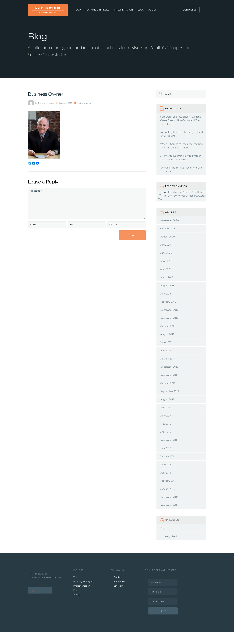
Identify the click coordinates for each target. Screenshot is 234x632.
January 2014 (167, 489)
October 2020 (168, 228)
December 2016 (169, 366)
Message (36, 190)
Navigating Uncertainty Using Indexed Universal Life (181, 134)
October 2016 (167, 383)
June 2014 (166, 464)
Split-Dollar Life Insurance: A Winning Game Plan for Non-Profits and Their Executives (180, 120)
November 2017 (169, 318)
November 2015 (169, 440)
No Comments (84, 103)
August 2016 (167, 399)
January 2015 (167, 456)
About (152, 9)
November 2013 (169, 505)
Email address (156, 600)
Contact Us (190, 9)
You (78, 9)
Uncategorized (168, 536)
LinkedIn (118, 586)
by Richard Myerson (44, 103)
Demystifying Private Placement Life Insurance (181, 169)
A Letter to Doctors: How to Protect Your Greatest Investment (180, 157)
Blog (141, 9)
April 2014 (165, 472)
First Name (154, 590)
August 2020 (167, 236)
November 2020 (169, 220)
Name (34, 224)
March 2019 (166, 277)
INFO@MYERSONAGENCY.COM (46, 577)
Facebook (119, 581)
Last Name (154, 581)
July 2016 (165, 407)
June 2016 (165, 415)
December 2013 (169, 497)
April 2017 (165, 350)
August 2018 (167, 285)
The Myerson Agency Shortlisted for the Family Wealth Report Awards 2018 (181, 196)
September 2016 (169, 391)
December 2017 (169, 310)
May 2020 (165, 261)
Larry (160, 194)
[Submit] (160, 94)
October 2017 (167, 326)
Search (164, 92)
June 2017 (166, 342)
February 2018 (168, 301)
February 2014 (168, 480)
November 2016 (169, 375)
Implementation (123, 9)
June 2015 (165, 448)
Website (114, 224)
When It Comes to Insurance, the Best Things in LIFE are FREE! (181, 146)
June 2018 (166, 293)
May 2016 (165, 423)
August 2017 (167, 334)
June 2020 (166, 252)
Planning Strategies (97, 9)
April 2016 (165, 432)
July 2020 (165, 244)
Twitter (117, 577)
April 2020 (165, 269)
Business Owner (45, 94)
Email (73, 224)
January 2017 (167, 358)
